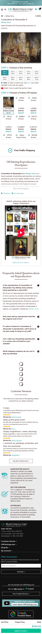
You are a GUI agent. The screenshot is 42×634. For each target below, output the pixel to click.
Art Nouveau (18, 193)
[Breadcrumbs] (2, 16)
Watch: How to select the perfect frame (18, 88)
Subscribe (20, 572)
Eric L (14, 429)
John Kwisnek (16, 417)
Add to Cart (20, 631)
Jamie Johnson (17, 440)
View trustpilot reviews (20, 594)
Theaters (6, 193)
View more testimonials (20, 461)
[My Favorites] (36, 9)
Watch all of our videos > (21, 263)
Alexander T (16, 455)
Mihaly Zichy (6, 22)
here (28, 83)
